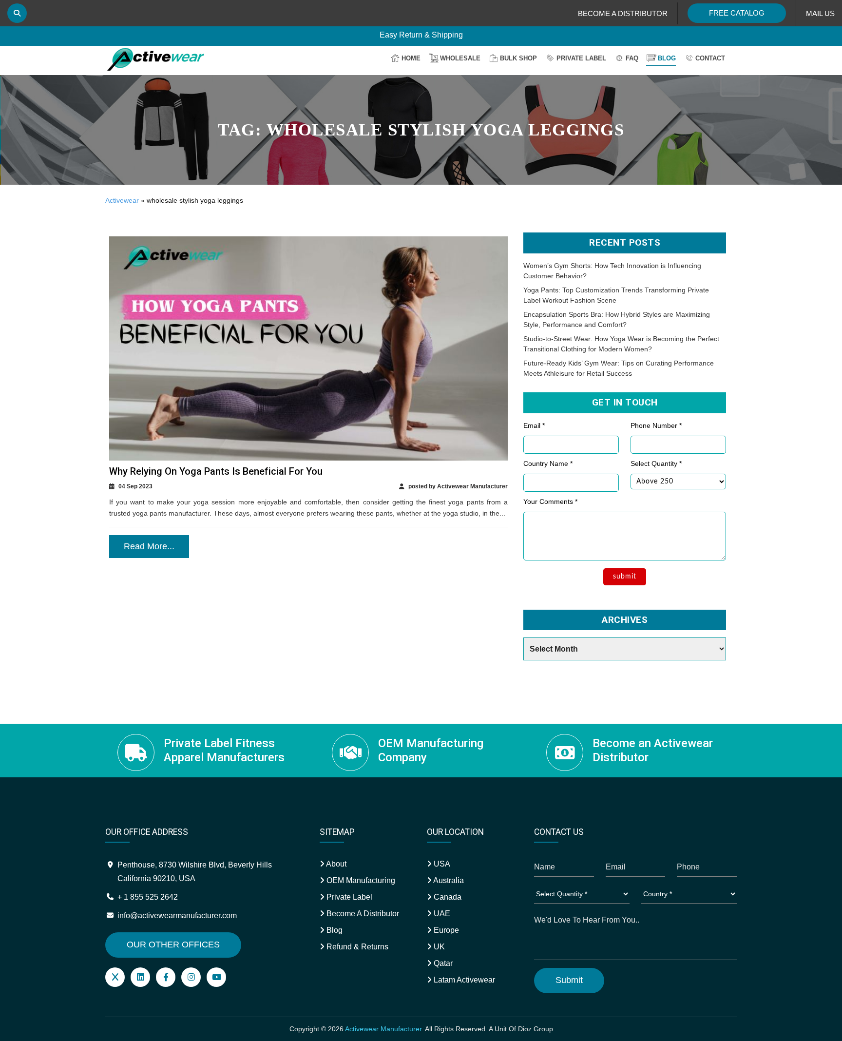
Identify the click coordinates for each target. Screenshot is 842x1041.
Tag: (421, 129)
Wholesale (460, 58)
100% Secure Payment (421, 30)
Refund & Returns (356, 947)
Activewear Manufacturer (383, 1029)
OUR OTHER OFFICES (173, 944)
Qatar (442, 963)
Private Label (581, 58)
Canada (446, 897)
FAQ (632, 58)
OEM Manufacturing (360, 880)
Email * (534, 425)
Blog (667, 58)
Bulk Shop (518, 58)
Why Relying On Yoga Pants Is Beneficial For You (216, 471)
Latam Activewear (463, 980)
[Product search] (17, 13)
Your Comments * (550, 501)
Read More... (149, 546)
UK (438, 947)
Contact (710, 58)
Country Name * (548, 463)
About (335, 864)
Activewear (122, 200)
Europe (445, 930)
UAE (441, 913)
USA (441, 864)
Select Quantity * (656, 463)
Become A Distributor (362, 913)
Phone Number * (656, 425)
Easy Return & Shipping (421, 43)
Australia (448, 880)
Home (411, 58)
